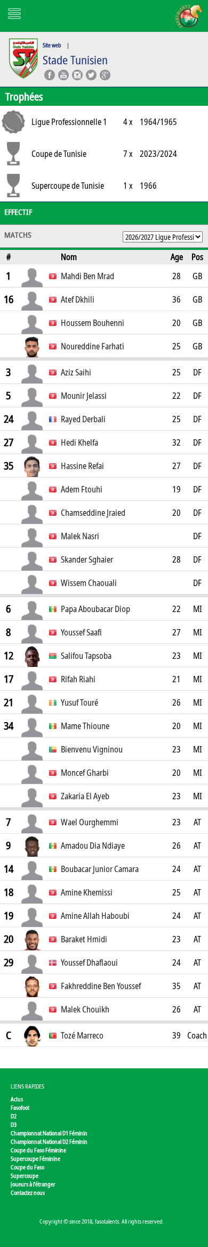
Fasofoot (20, 1107)
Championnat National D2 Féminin (49, 1141)
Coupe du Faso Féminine (38, 1150)
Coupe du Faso (27, 1167)
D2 (14, 1116)
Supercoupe (24, 1175)
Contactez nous (28, 1192)
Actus (17, 1099)
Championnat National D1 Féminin (49, 1133)
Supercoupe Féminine (35, 1158)
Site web (52, 45)
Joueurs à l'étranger (33, 1184)
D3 (14, 1124)
